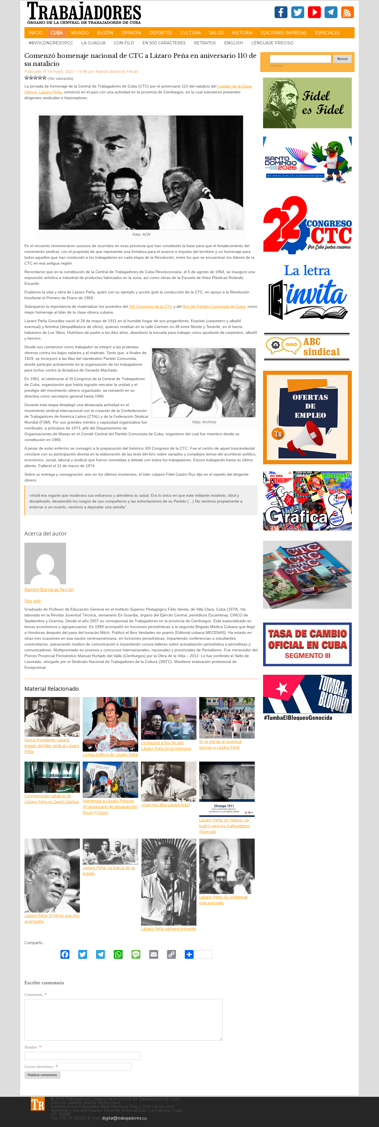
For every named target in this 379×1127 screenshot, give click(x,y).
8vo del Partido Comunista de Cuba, (214, 306)
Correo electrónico (40, 1067)
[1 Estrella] (26, 77)
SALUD (216, 33)
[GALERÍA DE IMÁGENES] (307, 528)
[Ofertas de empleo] (307, 417)
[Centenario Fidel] (307, 126)
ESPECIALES (327, 33)
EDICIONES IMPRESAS (284, 33)
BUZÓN (105, 33)
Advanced (276, 65)
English (233, 42)
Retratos (205, 42)
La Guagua (93, 42)
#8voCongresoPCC (51, 42)
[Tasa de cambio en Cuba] (307, 664)
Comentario (35, 995)
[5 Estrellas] (44, 77)
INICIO (35, 33)
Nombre (32, 1047)
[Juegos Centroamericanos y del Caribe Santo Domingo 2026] (307, 185)
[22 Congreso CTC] (307, 252)
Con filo (124, 42)
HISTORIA (242, 33)
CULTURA (190, 33)
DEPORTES (160, 33)
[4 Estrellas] (40, 77)
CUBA (57, 33)
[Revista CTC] (307, 609)
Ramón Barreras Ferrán (49, 589)
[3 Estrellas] (35, 77)
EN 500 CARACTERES (164, 42)
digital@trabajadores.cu (124, 1118)
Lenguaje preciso (272, 42)
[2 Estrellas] (31, 77)
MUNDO (80, 33)
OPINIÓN (131, 33)
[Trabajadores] (38, 1104)
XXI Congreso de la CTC (150, 306)
